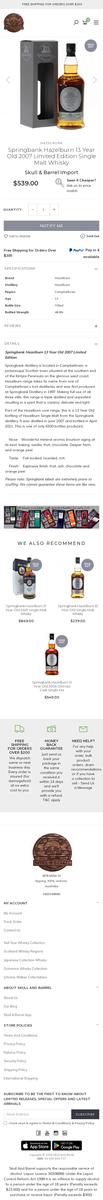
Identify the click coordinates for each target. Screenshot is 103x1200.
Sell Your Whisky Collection (24, 943)
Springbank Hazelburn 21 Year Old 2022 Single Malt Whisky (26, 610)
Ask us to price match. (81, 185)
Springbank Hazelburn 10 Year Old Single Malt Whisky (78, 610)
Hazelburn (51, 143)
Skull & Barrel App (18, 1015)
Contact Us (12, 930)
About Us (11, 998)
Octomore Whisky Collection (25, 969)
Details (12, 343)
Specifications (20, 268)
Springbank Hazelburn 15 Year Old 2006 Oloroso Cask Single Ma (52, 686)
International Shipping (21, 1078)
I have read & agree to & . (52, 1123)
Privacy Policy (14, 1044)
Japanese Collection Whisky (25, 960)
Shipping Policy (16, 1070)
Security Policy (15, 1061)
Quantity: (13, 209)
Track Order (13, 922)
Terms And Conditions (21, 1035)
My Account (13, 913)
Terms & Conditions (56, 1123)
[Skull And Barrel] (15, 22)
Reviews (12, 326)
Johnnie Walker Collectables (25, 977)
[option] (51, 85)
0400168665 (51, 894)
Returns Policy (15, 1052)
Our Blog (10, 1006)
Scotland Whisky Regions (23, 951)
